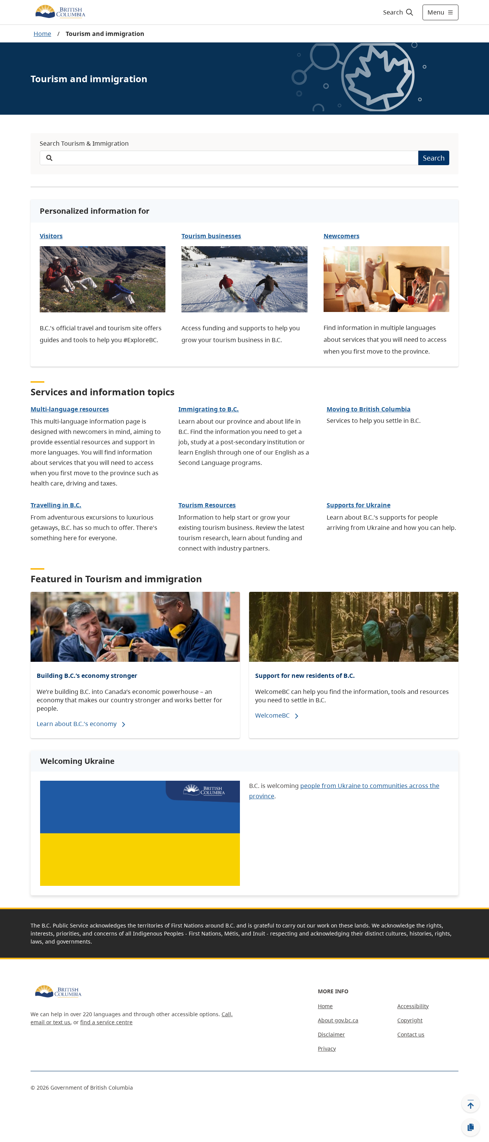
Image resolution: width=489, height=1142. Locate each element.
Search (434, 157)
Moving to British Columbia (369, 409)
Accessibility (413, 1006)
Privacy (327, 1048)
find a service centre (106, 1022)
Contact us (410, 1034)
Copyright (410, 1020)
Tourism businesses (211, 236)
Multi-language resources (70, 409)
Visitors (51, 236)
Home (42, 33)
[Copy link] (470, 1127)
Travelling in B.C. (56, 505)
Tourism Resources (207, 505)
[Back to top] (470, 1103)
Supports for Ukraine (358, 505)
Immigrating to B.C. (208, 409)
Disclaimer (331, 1034)
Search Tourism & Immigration (84, 143)
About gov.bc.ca (338, 1020)
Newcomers (341, 236)
